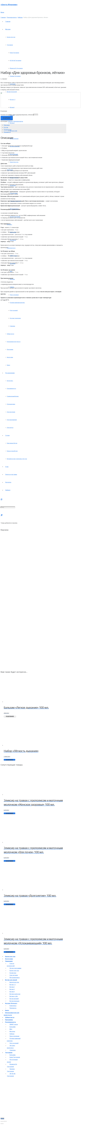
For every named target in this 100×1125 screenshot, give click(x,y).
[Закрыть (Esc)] (1, 1121)
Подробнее (10, 716)
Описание (7, 125)
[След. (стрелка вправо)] (2, 1123)
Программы (9, 1020)
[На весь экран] (4, 1121)
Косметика (13, 973)
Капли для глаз (10, 956)
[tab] (35, 125)
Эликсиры (13, 1050)
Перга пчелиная (14, 1036)
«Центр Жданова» (9, 4)
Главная (3, 17)
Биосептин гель (14, 982)
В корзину (6, 118)
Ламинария (9, 961)
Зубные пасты (9, 1017)
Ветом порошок (14, 1001)
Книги (7, 1010)
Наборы (20, 17)
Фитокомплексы (15, 977)
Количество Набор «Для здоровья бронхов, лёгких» (17, 115)
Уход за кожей (14, 1043)
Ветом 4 (12, 991)
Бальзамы (12, 1027)
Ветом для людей (11, 980)
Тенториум (8, 1052)
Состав (6, 127)
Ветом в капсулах (15, 994)
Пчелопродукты (12, 17)
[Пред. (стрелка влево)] (1, 1123)
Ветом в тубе (14, 996)
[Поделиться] (2, 1121)
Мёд (11, 1029)
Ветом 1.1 (13, 984)
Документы (7, 132)
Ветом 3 (12, 989)
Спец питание (14, 975)
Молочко (12, 1031)
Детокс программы (15, 968)
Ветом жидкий (14, 998)
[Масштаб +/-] (6, 1121)
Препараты (13, 1008)
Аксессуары (9, 959)
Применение (7, 130)
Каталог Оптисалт (11, 1003)
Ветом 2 (12, 987)
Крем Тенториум (15, 1057)
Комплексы (13, 1005)
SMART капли (14, 1024)
